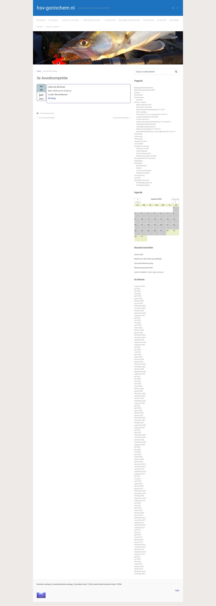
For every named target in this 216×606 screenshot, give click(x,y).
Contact (39, 27)
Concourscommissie (143, 170)
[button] (44, 48)
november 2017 (139, 520)
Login (177, 590)
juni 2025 (137, 320)
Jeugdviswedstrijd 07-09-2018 (147, 117)
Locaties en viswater (70, 20)
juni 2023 (137, 379)
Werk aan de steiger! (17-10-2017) (148, 129)
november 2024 (139, 337)
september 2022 (140, 401)
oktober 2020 (139, 440)
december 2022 (140, 393)
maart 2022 (138, 410)
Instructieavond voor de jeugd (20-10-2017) (151, 114)
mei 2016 (137, 562)
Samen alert (138, 254)
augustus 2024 (139, 345)
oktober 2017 (139, 523)
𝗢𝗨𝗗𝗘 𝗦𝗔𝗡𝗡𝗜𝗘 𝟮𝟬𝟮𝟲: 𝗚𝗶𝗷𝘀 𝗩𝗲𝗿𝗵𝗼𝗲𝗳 (149, 272)
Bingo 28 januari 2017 (144, 105)
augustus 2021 (139, 427)
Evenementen (110, 20)
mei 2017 (137, 532)
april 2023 (137, 384)
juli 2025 (137, 318)
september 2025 (140, 313)
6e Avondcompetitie (47, 118)
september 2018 (140, 498)
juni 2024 (137, 349)
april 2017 (137, 535)
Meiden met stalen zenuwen (146, 156)
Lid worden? (162, 20)
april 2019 (137, 481)
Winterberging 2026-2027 (143, 268)
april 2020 (137, 454)
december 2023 (140, 364)
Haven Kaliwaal (141, 151)
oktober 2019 (139, 469)
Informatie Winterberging (143, 263)
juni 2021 (137, 430)
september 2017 (140, 525)
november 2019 (139, 466)
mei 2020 (137, 452)
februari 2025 (139, 330)
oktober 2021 (139, 423)
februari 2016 (139, 566)
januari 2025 (138, 332)
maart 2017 (138, 537)
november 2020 (139, 437)
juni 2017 (137, 530)
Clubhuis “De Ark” (142, 148)
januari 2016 (138, 569)
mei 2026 (137, 294)
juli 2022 (137, 406)
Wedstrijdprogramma (144, 183)
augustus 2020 (139, 445)
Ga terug (52, 98)
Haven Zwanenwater (143, 153)
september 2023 (140, 371)
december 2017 (140, 518)
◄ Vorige (137, 201)
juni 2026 (137, 291)
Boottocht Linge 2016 (144, 107)
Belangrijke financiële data (129, 20)
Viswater (137, 178)
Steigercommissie (142, 173)
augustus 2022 (139, 403)
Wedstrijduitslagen (143, 185)
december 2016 (140, 544)
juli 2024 (137, 347)
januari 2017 (138, 542)
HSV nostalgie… (142, 112)
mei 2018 (137, 505)
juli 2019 (137, 476)
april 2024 (137, 354)
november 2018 (139, 493)
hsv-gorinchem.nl (56, 8)
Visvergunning (148, 20)
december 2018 (140, 491)
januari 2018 (138, 515)
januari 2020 (138, 462)
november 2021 (139, 420)
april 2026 (137, 296)
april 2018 (137, 508)
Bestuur (139, 168)
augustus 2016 (139, 554)
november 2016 (139, 547)
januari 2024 (138, 362)
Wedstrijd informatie (92, 20)
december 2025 (140, 306)
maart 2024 (138, 357)
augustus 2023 (139, 374)
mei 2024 (137, 352)
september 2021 (140, 425)
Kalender (139, 100)
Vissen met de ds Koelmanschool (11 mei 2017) (153, 122)
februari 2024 (139, 359)
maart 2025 (138, 328)
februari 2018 (139, 513)
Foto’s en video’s (52, 27)
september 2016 (140, 552)
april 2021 (137, 432)
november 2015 (139, 574)
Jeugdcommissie (140, 141)
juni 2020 (137, 449)
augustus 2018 (139, 501)
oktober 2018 (139, 496)
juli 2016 (137, 557)
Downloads (174, 20)
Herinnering (138, 134)
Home (39, 71)
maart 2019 (138, 484)
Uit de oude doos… (143, 119)
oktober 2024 (139, 340)
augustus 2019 (139, 474)
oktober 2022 (139, 398)
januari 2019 (138, 488)
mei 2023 (137, 381)
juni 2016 (137, 559)
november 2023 (139, 367)
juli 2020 (137, 447)
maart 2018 (138, 510)
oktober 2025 (139, 310)
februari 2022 (139, 413)
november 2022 (139, 396)
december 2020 (140, 435)
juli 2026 (137, 289)
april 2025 (137, 325)
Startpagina (41, 20)
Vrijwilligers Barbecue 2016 (146, 124)
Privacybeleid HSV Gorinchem (145, 158)
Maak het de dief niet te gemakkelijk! (148, 259)
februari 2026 (139, 301)
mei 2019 (137, 479)
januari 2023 (138, 391)
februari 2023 (139, 388)
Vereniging (52, 20)
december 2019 (140, 464)
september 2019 (140, 471)
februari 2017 (139, 540)
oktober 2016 (139, 549)
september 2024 (140, 342)
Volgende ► (175, 201)
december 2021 (140, 418)
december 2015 (140, 571)
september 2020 (140, 442)
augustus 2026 (139, 286)
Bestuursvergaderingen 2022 (144, 90)
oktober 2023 (139, 369)
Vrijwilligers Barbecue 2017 (146, 127)
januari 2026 (138, 303)
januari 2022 (138, 415)
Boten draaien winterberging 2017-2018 (150, 109)
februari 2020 (139, 459)
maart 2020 (138, 457)
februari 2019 (139, 486)
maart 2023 (138, 386)
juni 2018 (137, 503)
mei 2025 (137, 323)
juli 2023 (137, 376)
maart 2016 (138, 564)
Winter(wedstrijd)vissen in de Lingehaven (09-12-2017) (155, 131)
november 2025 (139, 308)
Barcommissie (141, 166)
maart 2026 (138, 298)
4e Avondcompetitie (121, 118)
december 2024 (140, 335)
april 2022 (137, 408)
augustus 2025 (139, 315)
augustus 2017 (139, 527)
